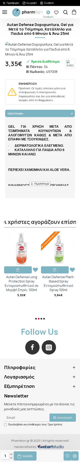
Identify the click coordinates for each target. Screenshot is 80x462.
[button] (36, 319)
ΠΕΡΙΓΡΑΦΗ (15, 113)
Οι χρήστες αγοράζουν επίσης (40, 222)
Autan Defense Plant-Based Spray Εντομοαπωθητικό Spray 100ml (22, 283)
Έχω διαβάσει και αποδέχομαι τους (35, 424)
